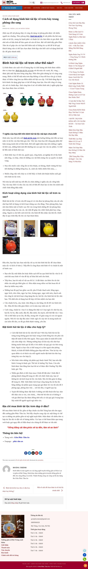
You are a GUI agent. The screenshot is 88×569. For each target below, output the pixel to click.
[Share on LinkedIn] (40, 453)
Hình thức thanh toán (58, 563)
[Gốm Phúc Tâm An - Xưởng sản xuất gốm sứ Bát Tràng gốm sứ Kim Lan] (11, 2)
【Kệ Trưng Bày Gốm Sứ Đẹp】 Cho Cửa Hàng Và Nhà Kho (76, 158)
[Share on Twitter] (29, 453)
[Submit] (33, 2)
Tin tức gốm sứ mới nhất (11, 16)
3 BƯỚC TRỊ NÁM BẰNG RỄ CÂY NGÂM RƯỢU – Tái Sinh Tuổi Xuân (77, 122)
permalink (40, 460)
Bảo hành (78, 8)
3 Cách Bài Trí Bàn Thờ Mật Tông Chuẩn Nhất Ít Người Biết (77, 103)
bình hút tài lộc (36, 36)
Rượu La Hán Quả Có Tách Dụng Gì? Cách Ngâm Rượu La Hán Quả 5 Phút (77, 35)
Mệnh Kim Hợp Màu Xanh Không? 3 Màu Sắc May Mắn (76, 132)
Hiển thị (14, 57)
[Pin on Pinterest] (36, 453)
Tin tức (59, 8)
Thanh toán (5, 547)
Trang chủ (26, 563)
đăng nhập (14, 503)
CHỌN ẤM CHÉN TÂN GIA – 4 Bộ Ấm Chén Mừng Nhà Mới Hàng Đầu (77, 47)
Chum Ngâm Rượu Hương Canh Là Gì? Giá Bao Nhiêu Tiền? (77, 94)
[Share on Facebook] (26, 453)
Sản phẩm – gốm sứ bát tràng (44, 8)
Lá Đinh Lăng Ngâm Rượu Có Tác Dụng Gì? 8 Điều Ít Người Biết (77, 65)
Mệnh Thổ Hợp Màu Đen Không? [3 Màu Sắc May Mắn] (77, 150)
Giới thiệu (4, 545)
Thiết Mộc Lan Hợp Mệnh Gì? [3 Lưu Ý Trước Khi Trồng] (75, 141)
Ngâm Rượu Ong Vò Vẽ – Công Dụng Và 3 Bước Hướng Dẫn (77, 57)
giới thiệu (27, 8)
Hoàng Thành (25, 28)
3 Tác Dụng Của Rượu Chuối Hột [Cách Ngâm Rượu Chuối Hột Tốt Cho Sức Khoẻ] (76, 76)
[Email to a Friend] (33, 453)
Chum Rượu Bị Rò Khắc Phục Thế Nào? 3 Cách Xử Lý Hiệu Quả (77, 112)
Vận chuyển (68, 8)
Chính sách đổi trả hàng (9, 555)
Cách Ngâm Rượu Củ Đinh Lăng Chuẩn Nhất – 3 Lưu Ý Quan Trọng (76, 86)
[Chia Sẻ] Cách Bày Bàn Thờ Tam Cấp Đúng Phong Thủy (77, 25)
